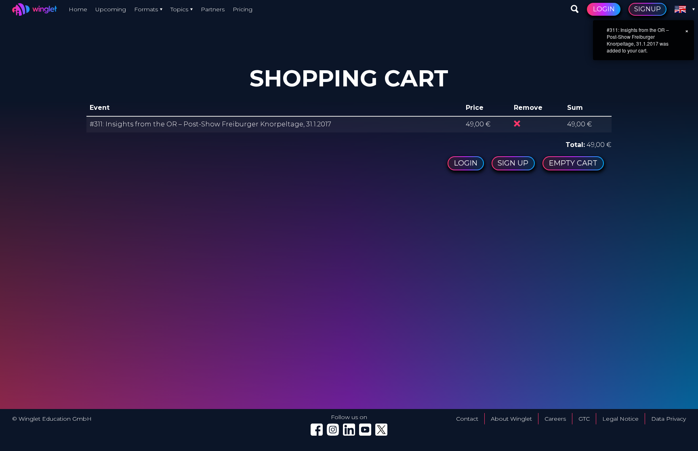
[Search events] (575, 9)
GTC (584, 418)
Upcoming (110, 9)
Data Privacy (668, 418)
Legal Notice (620, 418)
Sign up (513, 163)
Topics (179, 9)
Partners (213, 9)
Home (78, 9)
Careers (555, 418)
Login (604, 9)
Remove (517, 123)
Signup (647, 9)
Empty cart (573, 163)
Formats (146, 9)
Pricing (242, 9)
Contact (467, 418)
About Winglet (511, 418)
